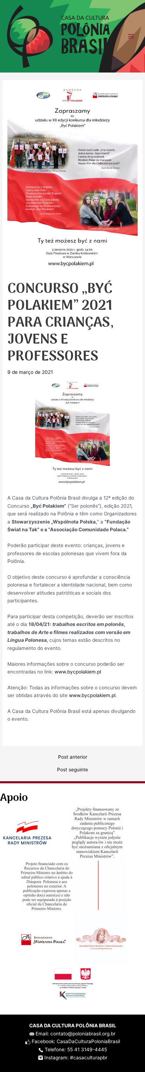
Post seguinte (72, 769)
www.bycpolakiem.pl (78, 672)
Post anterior (72, 757)
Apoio (14, 798)
